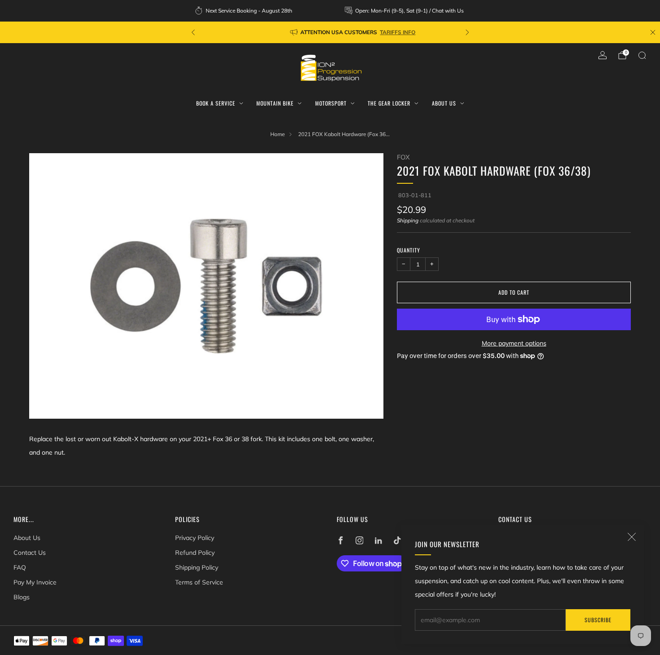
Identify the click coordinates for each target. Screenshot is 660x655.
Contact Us (29, 553)
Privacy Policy (194, 538)
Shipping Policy (196, 567)
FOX (403, 157)
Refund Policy (195, 553)
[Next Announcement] (467, 32)
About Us (444, 103)
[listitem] (244, 11)
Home (277, 134)
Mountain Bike (275, 103)
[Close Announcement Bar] (653, 32)
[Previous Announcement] (193, 32)
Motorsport (331, 103)
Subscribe (598, 620)
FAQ (19, 567)
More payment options (514, 343)
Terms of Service (199, 582)
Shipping (407, 220)
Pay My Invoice (35, 582)
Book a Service (215, 103)
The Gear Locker (389, 103)
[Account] (602, 55)
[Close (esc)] (632, 537)
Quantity (408, 249)
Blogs (21, 597)
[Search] (642, 55)
